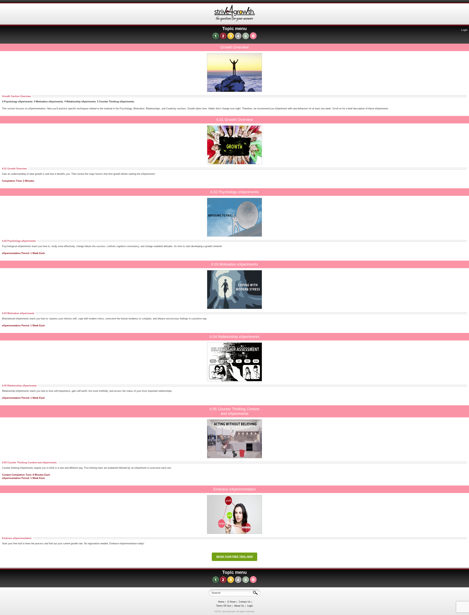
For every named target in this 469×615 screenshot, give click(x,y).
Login (464, 29)
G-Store (231, 601)
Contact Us (245, 601)
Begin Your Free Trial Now (234, 556)
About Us (239, 605)
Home (221, 601)
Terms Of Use (223, 605)
